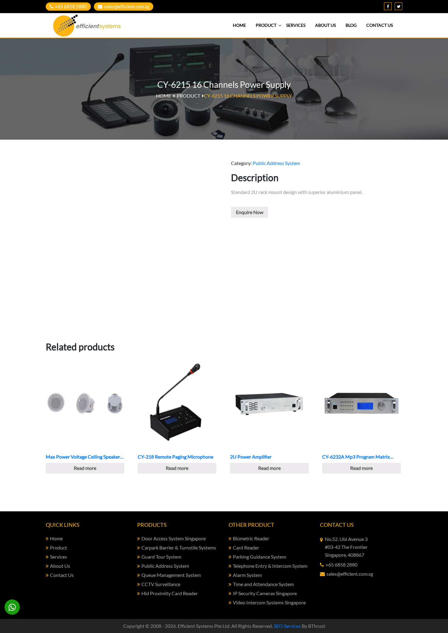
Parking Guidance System (259, 557)
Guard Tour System (161, 557)
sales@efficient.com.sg (126, 6)
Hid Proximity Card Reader (169, 593)
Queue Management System (171, 575)
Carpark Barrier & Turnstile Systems (178, 547)
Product (266, 25)
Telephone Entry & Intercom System (270, 566)
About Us (325, 25)
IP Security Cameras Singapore (265, 593)
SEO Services (287, 626)
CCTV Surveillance (160, 584)
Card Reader (246, 547)
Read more (85, 468)
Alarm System (247, 575)
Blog (351, 25)
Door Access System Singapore (173, 538)
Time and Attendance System (263, 584)
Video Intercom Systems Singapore (269, 602)
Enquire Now (249, 212)
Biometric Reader (251, 538)
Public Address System (276, 163)
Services (295, 25)
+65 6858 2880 (71, 6)
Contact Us (379, 25)
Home (239, 25)
